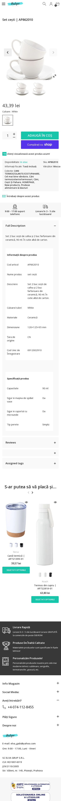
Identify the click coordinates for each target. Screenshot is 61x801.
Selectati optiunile (16, 570)
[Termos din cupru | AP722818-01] (45, 534)
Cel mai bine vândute (16, 176)
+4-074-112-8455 (21, 707)
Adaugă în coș (40, 135)
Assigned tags (14, 463)
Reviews (10, 442)
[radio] (7, 120)
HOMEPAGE (28, 182)
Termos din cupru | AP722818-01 (45, 587)
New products (12, 184)
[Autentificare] (51, 4)
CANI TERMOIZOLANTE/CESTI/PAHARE (22, 172)
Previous (8, 52)
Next (53, 52)
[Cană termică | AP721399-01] (16, 520)
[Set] (22, 89)
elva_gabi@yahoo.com (23, 743)
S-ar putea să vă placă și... (30, 487)
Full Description (15, 225)
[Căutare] (44, 4)
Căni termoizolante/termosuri (19, 178)
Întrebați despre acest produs (23, 196)
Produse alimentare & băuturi (17, 186)
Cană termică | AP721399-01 (16, 557)
